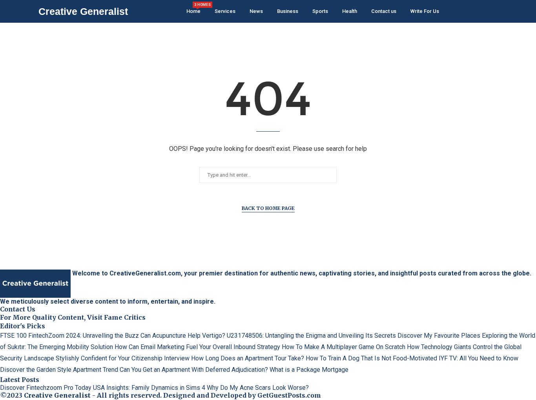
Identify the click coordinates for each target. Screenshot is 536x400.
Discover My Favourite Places (438, 335)
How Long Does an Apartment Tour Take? (247, 358)
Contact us (383, 11)
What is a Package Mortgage (309, 369)
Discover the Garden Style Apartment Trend (59, 369)
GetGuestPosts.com (289, 395)
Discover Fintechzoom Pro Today (45, 387)
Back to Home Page (268, 208)
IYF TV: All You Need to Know (478, 358)
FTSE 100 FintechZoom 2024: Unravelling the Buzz (69, 335)
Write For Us (424, 11)
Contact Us (17, 309)
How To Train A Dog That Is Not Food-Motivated (371, 358)
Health (349, 11)
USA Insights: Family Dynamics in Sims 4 (149, 387)
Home (193, 8)
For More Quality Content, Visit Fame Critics (73, 317)
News (256, 11)
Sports (320, 11)
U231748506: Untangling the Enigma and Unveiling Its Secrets (311, 335)
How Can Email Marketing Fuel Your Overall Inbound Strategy (197, 347)
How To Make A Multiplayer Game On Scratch (343, 347)
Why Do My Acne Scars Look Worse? (258, 387)
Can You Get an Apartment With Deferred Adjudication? (194, 369)
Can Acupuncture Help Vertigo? (182, 335)
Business (287, 11)
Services (225, 11)
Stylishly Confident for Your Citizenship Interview (123, 358)
